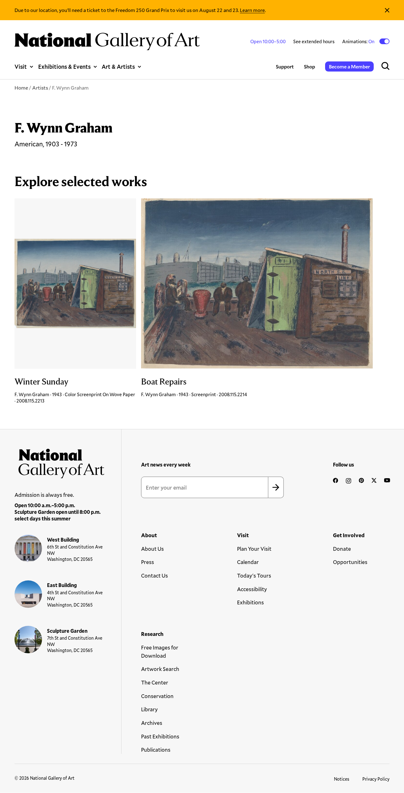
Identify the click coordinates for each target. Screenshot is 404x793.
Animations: (358, 41)
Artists (40, 87)
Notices (341, 779)
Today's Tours (254, 575)
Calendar (248, 562)
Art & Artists (118, 66)
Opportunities (350, 562)
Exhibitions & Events (64, 66)
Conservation (157, 696)
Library (149, 709)
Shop (309, 66)
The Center (154, 682)
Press (147, 562)
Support (285, 66)
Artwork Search (160, 669)
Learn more (252, 10)
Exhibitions (250, 602)
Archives (151, 722)
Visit (21, 66)
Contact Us (154, 575)
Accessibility (252, 589)
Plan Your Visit (254, 548)
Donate (342, 548)
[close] (387, 10)
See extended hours (314, 41)
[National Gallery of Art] (59, 461)
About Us (152, 548)
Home (21, 87)
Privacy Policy (375, 779)
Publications (155, 749)
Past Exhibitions (160, 736)
